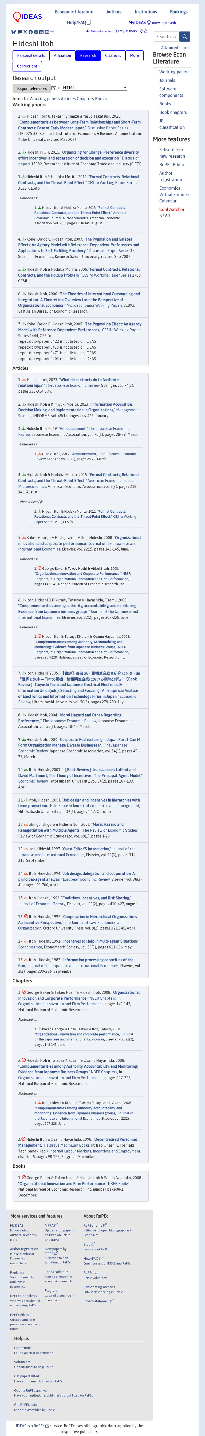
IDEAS (21, 1426)
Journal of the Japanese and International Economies (73, 966)
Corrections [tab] (27, 66)
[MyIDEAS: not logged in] (143, 31)
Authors (114, 11)
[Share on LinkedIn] (41, 32)
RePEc (39, 1426)
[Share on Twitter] (25, 32)
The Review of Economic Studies (110, 830)
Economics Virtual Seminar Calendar (174, 194)
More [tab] (134, 55)
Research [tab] (88, 55)
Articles (68, 98)
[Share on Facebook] (31, 32)
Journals (167, 80)
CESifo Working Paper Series (112, 183)
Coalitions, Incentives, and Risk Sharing (95, 898)
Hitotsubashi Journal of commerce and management (94, 806)
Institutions (146, 11)
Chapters (85, 98)
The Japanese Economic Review (73, 385)
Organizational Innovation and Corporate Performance (78, 574)
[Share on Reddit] (36, 32)
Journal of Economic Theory (41, 904)
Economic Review (33, 781)
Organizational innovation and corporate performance (77, 1034)
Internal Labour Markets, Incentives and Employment (94, 1151)
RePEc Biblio (171, 164)
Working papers (174, 71)
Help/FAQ (77, 22)
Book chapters (173, 112)
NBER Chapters (102, 998)
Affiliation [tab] (62, 55)
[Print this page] (52, 32)
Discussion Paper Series (107, 128)
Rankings (179, 11)
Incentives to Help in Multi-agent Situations (100, 941)
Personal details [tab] (31, 55)
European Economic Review (86, 879)
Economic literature (74, 11)
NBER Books (118, 1184)
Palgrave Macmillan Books (66, 1145)
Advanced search (175, 48)
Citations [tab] (113, 55)
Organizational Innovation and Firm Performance (91, 579)
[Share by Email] (47, 32)
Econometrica (30, 947)
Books (165, 103)
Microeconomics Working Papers (94, 305)
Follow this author (101, 31)
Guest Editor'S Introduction (86, 849)
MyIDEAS (152, 22)
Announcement (73, 428)
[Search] (184, 36)
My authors (128, 31)
